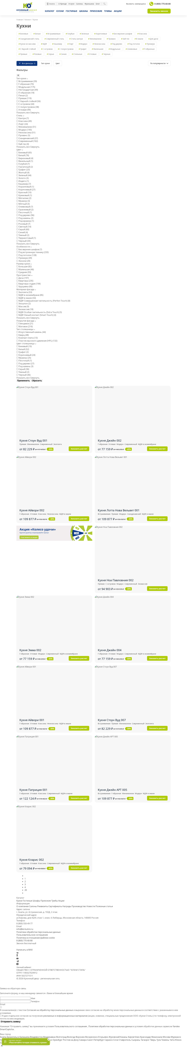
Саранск (109, 1039)
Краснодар (145, 1037)
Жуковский (114, 1037)
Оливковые (132, 49)
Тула (158, 1039)
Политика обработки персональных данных (38, 932)
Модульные (115, 49)
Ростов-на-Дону (71, 1039)
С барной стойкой (28, 49)
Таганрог (145, 1039)
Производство (79, 906)
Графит (83, 49)
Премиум (151, 44)
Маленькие (98, 49)
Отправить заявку (10, 1021)
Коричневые (101, 33)
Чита (172, 1039)
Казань (124, 1037)
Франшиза (89, 4)
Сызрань (136, 1039)
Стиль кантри (77, 39)
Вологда (71, 1037)
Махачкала (157, 1037)
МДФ (44, 44)
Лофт (71, 44)
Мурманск (176, 1037)
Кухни (60, 11)
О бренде (62, 4)
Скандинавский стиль (29, 39)
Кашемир (58, 44)
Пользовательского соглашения (70, 1026)
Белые (38, 33)
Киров (131, 1037)
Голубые (70, 33)
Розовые (37, 54)
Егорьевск (103, 1037)
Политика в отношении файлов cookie (35, 937)
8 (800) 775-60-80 (162, 3)
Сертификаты (55, 906)
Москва (167, 1037)
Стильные (77, 54)
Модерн (83, 44)
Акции (118, 11)
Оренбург (58, 1039)
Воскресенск (91, 1037)
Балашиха (25, 1037)
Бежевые (24, 33)
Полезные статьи (104, 906)
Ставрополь (125, 1039)
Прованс (112, 39)
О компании (22, 906)
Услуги (71, 4)
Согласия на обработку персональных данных (50, 1010)
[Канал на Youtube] (17, 958)
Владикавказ (49, 1037)
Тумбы (108, 11)
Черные (106, 54)
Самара (83, 1039)
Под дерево (117, 44)
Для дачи (154, 39)
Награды (66, 906)
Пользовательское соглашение (32, 934)
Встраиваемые (53, 33)
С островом (48, 49)
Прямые (23, 54)
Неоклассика (99, 44)
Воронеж (80, 1037)
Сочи (116, 1039)
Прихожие (96, 11)
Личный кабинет (23, 967)
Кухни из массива (28, 44)
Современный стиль (55, 39)
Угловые (92, 54)
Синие (64, 54)
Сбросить (37, 380)
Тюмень (165, 1039)
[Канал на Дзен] (17, 964)
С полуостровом (66, 49)
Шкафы (83, 11)
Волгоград (61, 1037)
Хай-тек (126, 39)
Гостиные (71, 11)
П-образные (149, 49)
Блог (98, 4)
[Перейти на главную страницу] (26, 12)
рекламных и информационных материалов (65, 1015)
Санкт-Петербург (96, 1039)
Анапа (3, 1037)
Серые (51, 54)
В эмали (139, 39)
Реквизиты (42, 906)
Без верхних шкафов (123, 33)
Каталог (49, 11)
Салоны (79, 4)
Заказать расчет (79, 448)
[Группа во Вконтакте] (17, 952)
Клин (137, 1037)
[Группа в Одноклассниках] (17, 955)
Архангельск (13, 1037)
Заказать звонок (159, 11)
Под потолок (134, 44)
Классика (143, 33)
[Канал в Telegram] (17, 961)
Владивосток (36, 1037)
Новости (91, 906)
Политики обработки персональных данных (110, 1026)
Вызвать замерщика (136, 4)
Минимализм (95, 39)
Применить (23, 380)
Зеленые (85, 33)
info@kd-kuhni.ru (24, 929)
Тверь (153, 1039)
